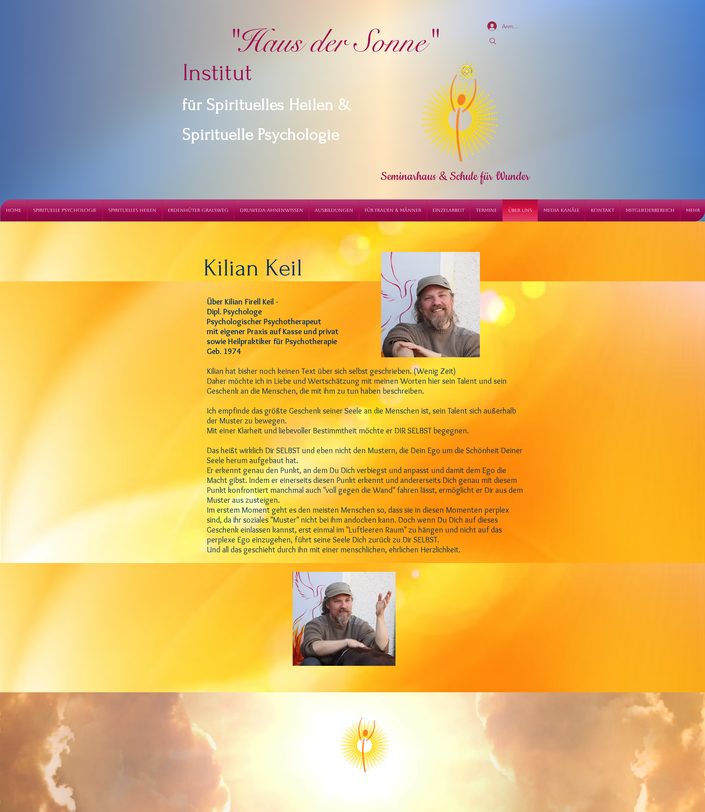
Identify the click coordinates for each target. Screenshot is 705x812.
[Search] (492, 41)
